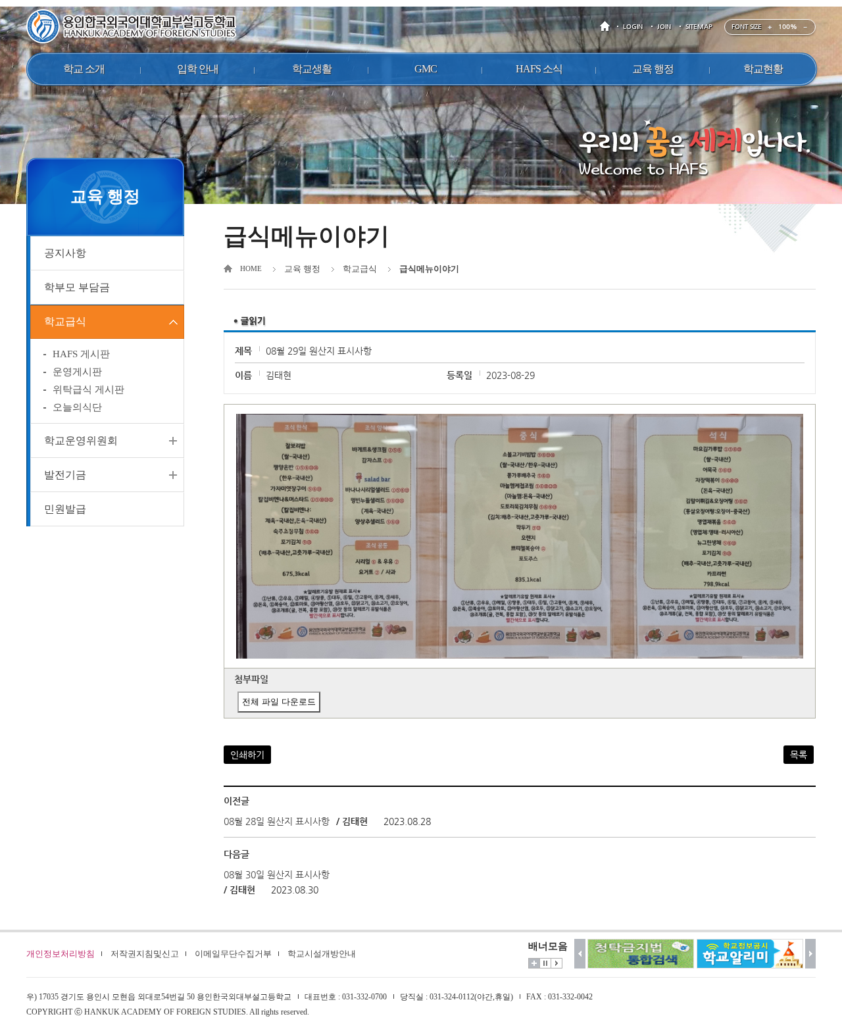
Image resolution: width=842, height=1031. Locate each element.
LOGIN (633, 26)
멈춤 (545, 963)
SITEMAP (698, 26)
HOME (607, 26)
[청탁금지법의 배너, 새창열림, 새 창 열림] (640, 953)
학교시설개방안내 (321, 954)
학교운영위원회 (81, 440)
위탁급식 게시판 (88, 389)
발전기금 (65, 474)
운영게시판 (77, 371)
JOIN (664, 26)
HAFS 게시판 (81, 354)
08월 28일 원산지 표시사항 (277, 821)
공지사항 (65, 253)
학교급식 (65, 321)
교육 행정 (302, 269)
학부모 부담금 (77, 287)
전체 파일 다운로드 (279, 702)
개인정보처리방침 (60, 954)
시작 (556, 963)
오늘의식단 (77, 407)
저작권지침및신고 (145, 954)
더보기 (534, 963)
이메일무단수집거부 (233, 954)
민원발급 (65, 509)
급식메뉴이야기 (429, 269)
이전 (579, 953)
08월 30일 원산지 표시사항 (277, 874)
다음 (810, 953)
